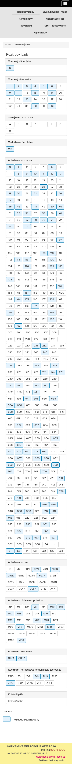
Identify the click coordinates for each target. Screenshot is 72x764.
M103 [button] (60, 627)
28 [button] (60, 99)
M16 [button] (45, 614)
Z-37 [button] (20, 683)
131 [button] (10, 273)
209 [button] (10, 339)
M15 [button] (36, 614)
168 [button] (52, 299)
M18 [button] (10, 620)
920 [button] (27, 518)
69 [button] (35, 220)
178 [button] (43, 306)
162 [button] (10, 299)
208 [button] (54, 332)
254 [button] (37, 359)
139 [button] (18, 280)
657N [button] (42, 576)
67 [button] (27, 220)
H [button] (10, 131)
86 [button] (35, 233)
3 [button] (27, 86)
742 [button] (53, 485)
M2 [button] (27, 607)
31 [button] (27, 193)
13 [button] (27, 93)
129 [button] (52, 266)
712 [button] (62, 471)
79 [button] (52, 226)
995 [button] (28, 544)
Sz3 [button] (52, 551)
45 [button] (10, 207)
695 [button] (28, 465)
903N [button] (11, 589)
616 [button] (62, 412)
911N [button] (43, 589)
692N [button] (11, 582)
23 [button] (27, 99)
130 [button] (60, 266)
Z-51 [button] (39, 683)
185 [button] (44, 312)
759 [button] (61, 491)
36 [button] (26, 106)
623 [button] (44, 418)
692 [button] (55, 458)
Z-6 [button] (37, 676)
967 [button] (10, 538)
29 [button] (10, 193)
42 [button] (43, 200)
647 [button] (28, 438)
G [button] (60, 124)
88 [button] (52, 233)
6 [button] (52, 86)
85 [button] (26, 233)
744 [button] (10, 491)
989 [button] (19, 544)
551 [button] (36, 399)
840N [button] (42, 582)
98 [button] (10, 246)
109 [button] (44, 253)
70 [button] (43, 220)
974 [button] (45, 538)
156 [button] (18, 293)
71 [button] (52, 220)
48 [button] (35, 207)
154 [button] (60, 286)
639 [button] (28, 432)
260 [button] (19, 365)
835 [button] (53, 504)
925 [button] (10, 524)
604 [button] (46, 405)
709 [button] (53, 471)
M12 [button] (10, 614)
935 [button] (54, 524)
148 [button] (10, 286)
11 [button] (18, 93)
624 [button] (53, 418)
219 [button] (19, 339)
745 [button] (19, 491)
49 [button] (43, 207)
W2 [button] (10, 149)
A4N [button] (53, 589)
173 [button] (10, 306)
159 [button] (44, 293)
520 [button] (45, 392)
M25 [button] (10, 627)
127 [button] (35, 266)
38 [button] (35, 106)
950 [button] (37, 531)
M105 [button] (22, 633)
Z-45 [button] (30, 683)
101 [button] (35, 246)
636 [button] (54, 425)
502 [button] (10, 392)
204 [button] (19, 332)
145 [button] (44, 280)
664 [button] (46, 445)
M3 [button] (35, 607)
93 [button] (35, 240)
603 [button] (37, 405)
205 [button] (28, 332)
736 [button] (19, 485)
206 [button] (37, 332)
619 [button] (18, 418)
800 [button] (36, 498)
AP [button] (10, 607)
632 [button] (36, 425)
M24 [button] (55, 620)
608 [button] (10, 412)
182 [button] (18, 312)
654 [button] (46, 438)
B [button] (18, 124)
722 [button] (44, 478)
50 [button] (52, 207)
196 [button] (10, 326)
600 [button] (19, 405)
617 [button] (10, 418)
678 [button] (62, 451)
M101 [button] (40, 627)
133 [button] (27, 273)
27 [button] (52, 99)
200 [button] (44, 326)
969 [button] (19, 538)
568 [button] (53, 399)
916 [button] (18, 518)
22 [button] (18, 99)
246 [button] (54, 352)
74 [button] (18, 226)
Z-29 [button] (10, 683)
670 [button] (10, 451)
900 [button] (28, 511)
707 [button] (36, 471)
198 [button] (27, 326)
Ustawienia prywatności (49, 757)
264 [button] (37, 365)
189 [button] (18, 319)
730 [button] (61, 478)
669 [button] (55, 445)
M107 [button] (42, 633)
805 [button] (45, 498)
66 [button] (18, 220)
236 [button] (10, 352)
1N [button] (10, 569)
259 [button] (10, 365)
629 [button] (28, 425)
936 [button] (10, 531)
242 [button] (27, 352)
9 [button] (10, 93)
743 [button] (61, 485)
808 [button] (10, 504)
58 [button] (43, 213)
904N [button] (22, 589)
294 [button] (19, 385)
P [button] (27, 551)
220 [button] (27, 339)
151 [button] (35, 286)
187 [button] (60, 312)
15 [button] (35, 93)
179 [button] (52, 306)
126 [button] (27, 266)
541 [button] (27, 399)
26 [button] (43, 99)
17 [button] (52, 93)
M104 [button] (11, 633)
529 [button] (54, 392)
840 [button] (10, 511)
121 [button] (60, 260)
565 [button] (44, 399)
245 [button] (45, 352)
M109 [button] (11, 640)
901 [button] (37, 511)
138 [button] (10, 280)
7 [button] (60, 86)
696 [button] (37, 465)
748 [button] (44, 491)
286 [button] (28, 379)
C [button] (27, 124)
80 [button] (60, 226)
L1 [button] (10, 551)
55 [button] (18, 213)
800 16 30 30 (57, 750)
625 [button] (10, 425)
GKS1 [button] (11, 658)
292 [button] (10, 385)
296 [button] (37, 385)
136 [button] (52, 273)
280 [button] (10, 379)
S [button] (10, 68)
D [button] (35, 124)
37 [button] (10, 200)
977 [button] (54, 538)
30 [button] (10, 106)
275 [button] (61, 372)
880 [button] (19, 511)
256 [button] (54, 359)
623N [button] (31, 576)
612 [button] (37, 412)
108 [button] (35, 253)
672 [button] (27, 451)
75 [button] (27, 226)
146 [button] (52, 280)
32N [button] (36, 569)
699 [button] (46, 465)
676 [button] (53, 451)
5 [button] (43, 86)
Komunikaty (26, 19)
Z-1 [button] (19, 676)
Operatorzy (40, 33)
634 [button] (45, 425)
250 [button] (19, 359)
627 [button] (19, 425)
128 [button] (44, 266)
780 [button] (18, 498)
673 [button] (36, 451)
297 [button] (46, 385)
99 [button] (18, 246)
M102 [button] (50, 627)
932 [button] (45, 524)
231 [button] (36, 346)
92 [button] (26, 240)
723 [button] (52, 478)
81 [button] (10, 233)
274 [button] (53, 372)
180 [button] (60, 306)
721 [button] (35, 478)
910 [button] (46, 511)
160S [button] (61, 293)
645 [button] (10, 438)
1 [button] (18, 167)
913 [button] (10, 518)
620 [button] (27, 418)
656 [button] (10, 445)
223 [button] (45, 339)
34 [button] (18, 106)
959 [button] (55, 531)
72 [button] (60, 220)
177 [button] (35, 306)
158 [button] (35, 293)
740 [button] (44, 485)
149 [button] (18, 286)
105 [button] (10, 253)
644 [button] (54, 432)
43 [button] (52, 200)
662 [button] (28, 445)
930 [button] (28, 524)
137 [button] (60, 273)
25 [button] (35, 187)
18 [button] (35, 180)
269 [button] (10, 372)
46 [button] (52, 106)
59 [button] (52, 213)
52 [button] (10, 213)
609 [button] (19, 412)
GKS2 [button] (21, 658)
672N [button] (53, 576)
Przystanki (26, 26)
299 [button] (54, 385)
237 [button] (19, 352)
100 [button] (27, 246)
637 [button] (10, 432)
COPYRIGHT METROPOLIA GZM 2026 (31, 746)
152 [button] (44, 286)
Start (8, 45)
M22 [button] (37, 620)
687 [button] (19, 458)
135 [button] (44, 273)
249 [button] (10, 359)
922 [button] (44, 518)
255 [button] (46, 359)
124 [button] (10, 266)
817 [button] (36, 504)
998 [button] (37, 544)
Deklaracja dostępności (52, 760)
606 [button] (55, 405)
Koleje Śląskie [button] (15, 701)
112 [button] (10, 260)
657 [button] (19, 445)
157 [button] (27, 293)
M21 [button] (28, 620)
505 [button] (19, 392)
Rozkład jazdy (22, 45)
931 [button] (37, 524)
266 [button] (46, 365)
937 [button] (19, 531)
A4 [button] (46, 544)
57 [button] (35, 213)
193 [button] (52, 319)
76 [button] (35, 226)
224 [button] (53, 339)
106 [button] (18, 253)
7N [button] (18, 569)
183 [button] (27, 312)
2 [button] (18, 86)
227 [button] (19, 346)
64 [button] (10, 220)
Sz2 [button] (44, 551)
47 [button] (27, 207)
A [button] (10, 124)
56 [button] (26, 213)
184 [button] (35, 312)
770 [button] (10, 498)
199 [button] (35, 326)
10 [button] (35, 174)
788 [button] (27, 498)
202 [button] (61, 326)
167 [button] (43, 299)
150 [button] (27, 286)
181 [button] (10, 312)
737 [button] (27, 485)
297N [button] (11, 576)
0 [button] (10, 167)
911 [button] (54, 511)
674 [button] (44, 451)
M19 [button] (19, 620)
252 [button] (28, 359)
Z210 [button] (10, 676)
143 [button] (35, 280)
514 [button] (28, 392)
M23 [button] (46, 620)
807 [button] (54, 498)
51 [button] (60, 207)
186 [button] (52, 312)
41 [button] (43, 106)
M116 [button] (21, 640)
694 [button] (19, 465)
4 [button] (35, 86)
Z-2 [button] (28, 676)
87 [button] (43, 233)
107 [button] (27, 253)
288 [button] (45, 379)
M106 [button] (32, 633)
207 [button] (46, 332)
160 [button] (52, 293)
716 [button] (10, 478)
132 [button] (18, 273)
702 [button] (10, 471)
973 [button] (36, 538)
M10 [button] (52, 607)
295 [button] (28, 385)
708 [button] (44, 471)
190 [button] (27, 319)
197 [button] (18, 326)
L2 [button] (18, 551)
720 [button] (27, 478)
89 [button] (60, 233)
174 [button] (18, 306)
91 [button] (18, 240)
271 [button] (27, 372)
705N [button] (32, 582)
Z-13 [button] (45, 676)
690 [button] (46, 458)
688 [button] (28, 458)
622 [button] (36, 418)
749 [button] (53, 491)
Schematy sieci (55, 19)
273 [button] (44, 372)
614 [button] (45, 412)
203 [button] (10, 332)
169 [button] (60, 299)
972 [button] (28, 538)
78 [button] (43, 226)
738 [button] (36, 485)
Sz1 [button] (35, 551)
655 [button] (55, 438)
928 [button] (19, 524)
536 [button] (18, 399)
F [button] (52, 124)
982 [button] (10, 544)
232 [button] (44, 346)
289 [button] (54, 379)
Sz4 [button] (61, 551)
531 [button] (10, 399)
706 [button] (27, 471)
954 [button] (46, 531)
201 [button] (53, 326)
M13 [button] (19, 614)
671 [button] (19, 451)
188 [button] (10, 319)
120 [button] (52, 260)
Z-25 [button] (54, 676)
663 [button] (37, 445)
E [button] (43, 124)
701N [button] (21, 582)
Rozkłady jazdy (25, 12)
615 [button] (53, 412)
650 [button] (37, 438)
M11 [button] (61, 607)
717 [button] (18, 478)
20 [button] (60, 93)
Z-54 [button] (49, 683)
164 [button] (18, 299)
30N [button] (27, 569)
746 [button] (27, 491)
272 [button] (36, 372)
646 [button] (19, 438)
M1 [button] (18, 607)
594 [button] (10, 405)
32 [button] (35, 193)
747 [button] (36, 491)
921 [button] (36, 518)
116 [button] (35, 260)
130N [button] (55, 569)
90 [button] (10, 240)
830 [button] (44, 504)
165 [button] (27, 299)
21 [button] (10, 99)
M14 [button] (28, 614)
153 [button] (52, 286)
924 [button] (53, 518)
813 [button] (19, 504)
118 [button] (43, 260)
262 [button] (28, 365)
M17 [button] (54, 614)
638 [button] (19, 432)
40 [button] (26, 200)
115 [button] (26, 260)
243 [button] (36, 352)
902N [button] (54, 582)
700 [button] (55, 465)
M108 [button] (53, 633)
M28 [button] (20, 627)
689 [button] (37, 458)
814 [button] (28, 504)
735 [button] (10, 485)
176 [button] (27, 306)
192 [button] (44, 319)
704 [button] (19, 471)
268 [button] (54, 365)
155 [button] (10, 293)
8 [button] (18, 174)
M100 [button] (30, 627)
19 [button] (43, 180)
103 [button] (52, 246)
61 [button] (60, 213)
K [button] (54, 544)
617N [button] (21, 576)
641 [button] (46, 432)
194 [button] (60, 319)
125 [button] (18, 266)
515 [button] (36, 392)
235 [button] (62, 346)
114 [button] (18, 260)
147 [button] (60, 280)
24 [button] (35, 99)
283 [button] (19, 379)
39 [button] (18, 200)
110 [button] (52, 253)
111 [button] (60, 253)
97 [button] (60, 240)
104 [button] (60, 246)
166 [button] (35, 299)
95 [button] (43, 240)
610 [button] (28, 412)
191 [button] (35, 319)
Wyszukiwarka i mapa (55, 12)
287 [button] (37, 379)
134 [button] (35, 273)
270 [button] (19, 372)
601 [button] (28, 405)
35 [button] (52, 193)
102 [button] (44, 246)
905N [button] (33, 589)
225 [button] (10, 346)
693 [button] (10, 465)
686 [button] (10, 458)
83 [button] (18, 233)
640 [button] (36, 432)
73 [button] (10, 226)
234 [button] (53, 346)
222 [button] (36, 339)
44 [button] (60, 200)
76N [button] (45, 569)
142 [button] (27, 280)
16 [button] (43, 93)
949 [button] (28, 531)
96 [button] (52, 240)
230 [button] (27, 346)
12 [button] (52, 174)
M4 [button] (43, 607)
